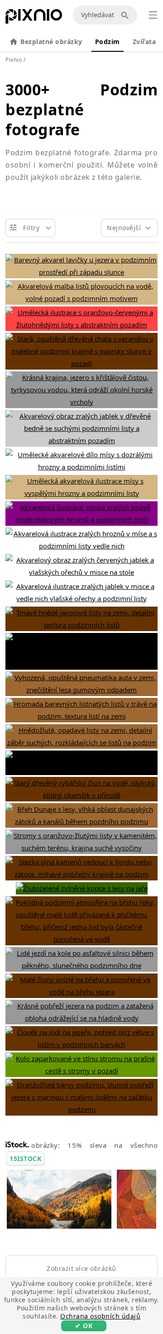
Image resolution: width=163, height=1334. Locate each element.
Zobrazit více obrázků (81, 1268)
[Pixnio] (33, 18)
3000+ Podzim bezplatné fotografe (81, 109)
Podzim (107, 41)
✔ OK (83, 1325)
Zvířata (144, 41)
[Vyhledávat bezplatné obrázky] (126, 15)
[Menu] (153, 15)
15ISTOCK (25, 1158)
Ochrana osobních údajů (100, 1316)
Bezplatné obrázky (51, 41)
